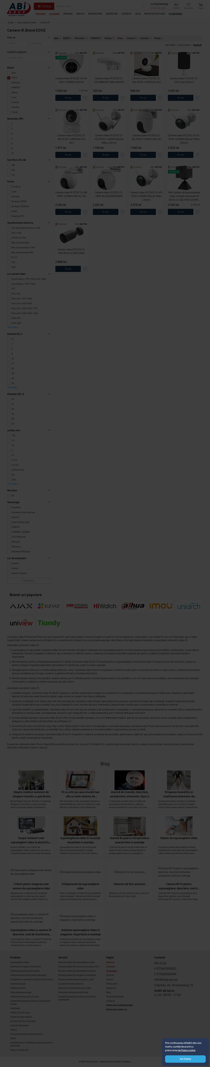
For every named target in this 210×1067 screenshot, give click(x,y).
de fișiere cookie (186, 1050)
